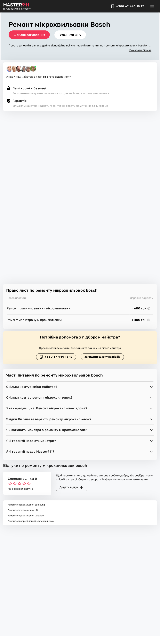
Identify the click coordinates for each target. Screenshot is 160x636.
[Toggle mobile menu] (152, 6)
